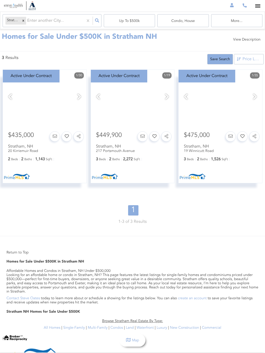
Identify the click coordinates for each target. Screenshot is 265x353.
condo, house (183, 21)
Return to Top (17, 252)
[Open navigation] (257, 6)
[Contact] (55, 136)
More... (236, 21)
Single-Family (74, 328)
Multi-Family (98, 328)
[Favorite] (67, 136)
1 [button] (133, 210)
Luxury (162, 328)
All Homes (52, 328)
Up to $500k (129, 21)
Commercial (211, 328)
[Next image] (79, 97)
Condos (117, 328)
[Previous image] (10, 97)
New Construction (184, 328)
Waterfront (145, 328)
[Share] (78, 136)
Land (130, 328)
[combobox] (27, 21)
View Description (247, 39)
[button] (23, 21)
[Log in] (232, 6)
